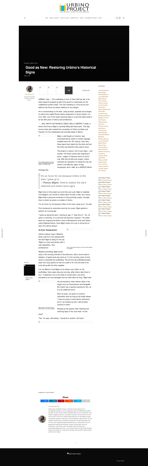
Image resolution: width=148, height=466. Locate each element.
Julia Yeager (102, 170)
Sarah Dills (101, 111)
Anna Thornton (102, 164)
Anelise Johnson (103, 126)
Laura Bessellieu (103, 96)
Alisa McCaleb (102, 132)
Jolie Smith (101, 158)
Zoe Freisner (102, 120)
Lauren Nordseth (103, 141)
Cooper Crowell (103, 103)
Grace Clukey (102, 101)
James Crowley (103, 105)
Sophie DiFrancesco (104, 109)
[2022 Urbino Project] (73, 8)
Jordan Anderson (103, 90)
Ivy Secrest (101, 153)
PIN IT (48, 149)
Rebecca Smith (102, 160)
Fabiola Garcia (102, 122)
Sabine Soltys (102, 162)
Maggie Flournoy (103, 118)
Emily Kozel (101, 128)
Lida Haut (101, 124)
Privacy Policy (120, 461)
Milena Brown (102, 99)
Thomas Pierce (102, 147)
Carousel (26, 63)
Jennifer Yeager (103, 168)
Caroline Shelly (102, 156)
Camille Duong (102, 113)
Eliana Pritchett (102, 149)
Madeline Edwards (103, 115)
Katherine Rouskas (104, 151)
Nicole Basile (102, 92)
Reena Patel (102, 145)
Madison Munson (103, 139)
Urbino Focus (34, 63)
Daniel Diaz (101, 107)
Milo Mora (101, 137)
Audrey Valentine (103, 166)
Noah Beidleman (103, 94)
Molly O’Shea (102, 143)
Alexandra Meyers (29, 94)
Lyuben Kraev (102, 130)
